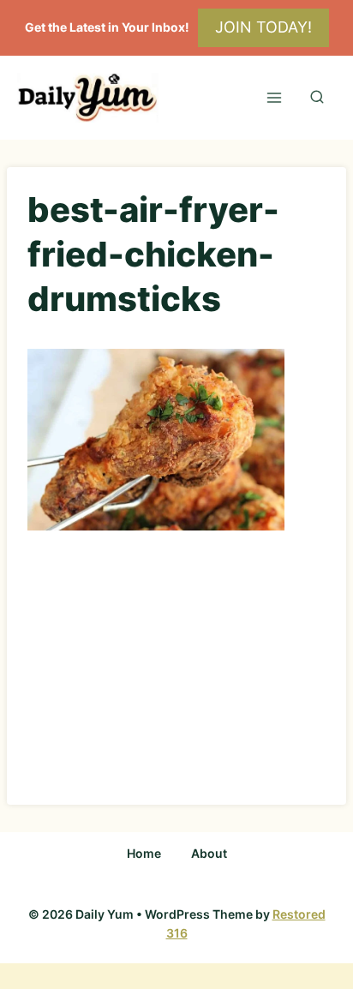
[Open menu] (274, 97)
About (209, 853)
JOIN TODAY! (263, 27)
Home (144, 853)
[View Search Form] (317, 98)
